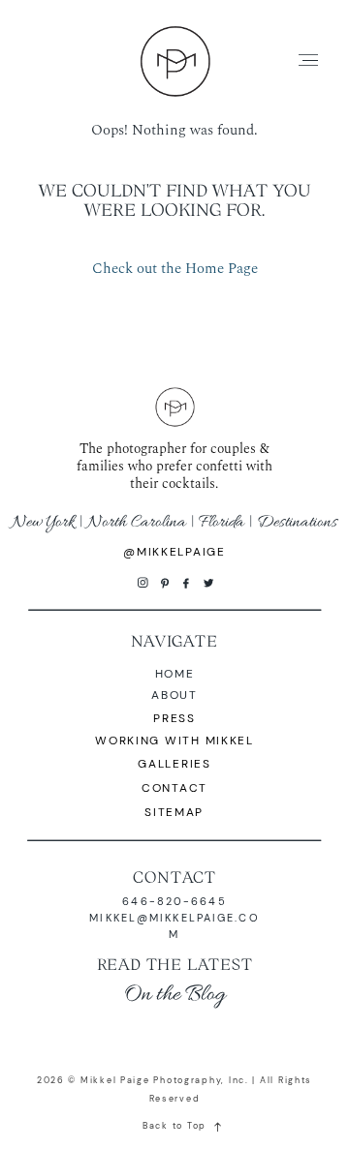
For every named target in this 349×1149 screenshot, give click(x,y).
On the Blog (174, 995)
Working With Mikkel (174, 741)
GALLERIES (174, 764)
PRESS (174, 718)
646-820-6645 (174, 901)
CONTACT (174, 877)
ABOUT (174, 695)
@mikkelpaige (174, 552)
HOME (175, 674)
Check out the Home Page (175, 268)
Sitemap (174, 812)
